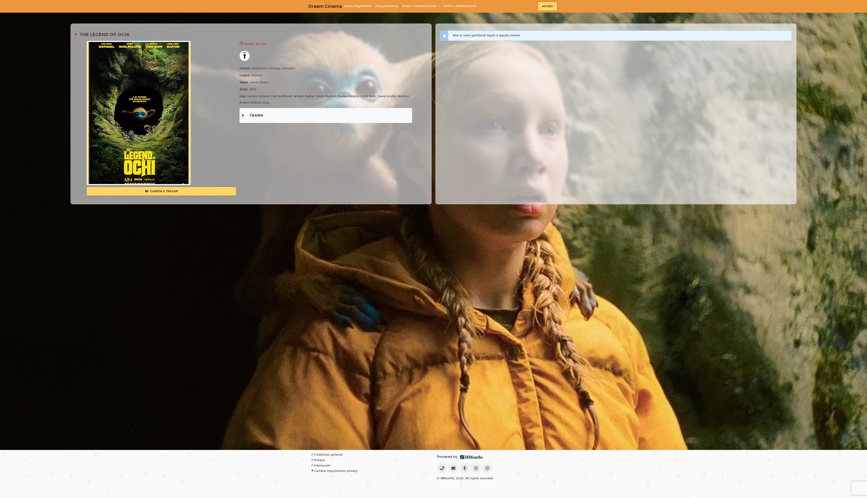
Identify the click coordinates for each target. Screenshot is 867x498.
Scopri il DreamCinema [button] (419, 6)
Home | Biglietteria (358, 6)
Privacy (318, 460)
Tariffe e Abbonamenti (459, 6)
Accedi (547, 6)
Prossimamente (387, 6)
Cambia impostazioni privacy (335, 471)
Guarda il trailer (163, 191)
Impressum (322, 465)
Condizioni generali (328, 454)
